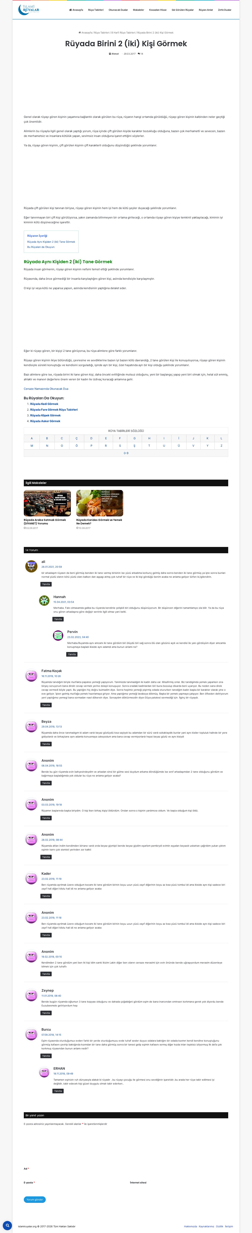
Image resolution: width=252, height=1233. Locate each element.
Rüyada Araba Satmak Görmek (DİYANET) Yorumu (45, 521)
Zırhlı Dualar (224, 9)
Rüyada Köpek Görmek (45, 415)
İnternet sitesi (138, 1182)
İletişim (229, 1226)
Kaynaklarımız (206, 1226)
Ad (26, 1168)
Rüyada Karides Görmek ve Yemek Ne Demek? (99, 521)
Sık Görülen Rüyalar (183, 9)
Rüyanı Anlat (206, 9)
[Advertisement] (126, 87)
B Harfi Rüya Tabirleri (123, 32)
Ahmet (115, 53)
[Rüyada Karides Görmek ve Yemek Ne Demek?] (99, 503)
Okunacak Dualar (118, 9)
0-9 (126, 453)
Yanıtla (46, 584)
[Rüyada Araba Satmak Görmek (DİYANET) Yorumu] (47, 503)
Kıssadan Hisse (158, 9)
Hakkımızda (190, 1226)
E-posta (29, 1182)
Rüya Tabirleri (95, 9)
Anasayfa (77, 9)
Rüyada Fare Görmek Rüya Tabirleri (54, 409)
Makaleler (138, 9)
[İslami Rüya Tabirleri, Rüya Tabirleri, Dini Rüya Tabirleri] (28, 9)
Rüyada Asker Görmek (45, 421)
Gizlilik (219, 1226)
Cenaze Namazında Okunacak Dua (46, 388)
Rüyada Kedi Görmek (44, 404)
